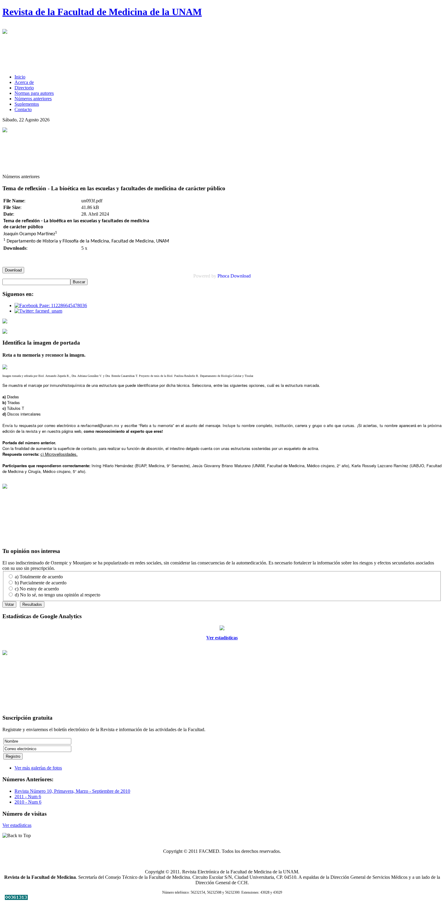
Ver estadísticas (222, 637)
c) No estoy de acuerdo (37, 588)
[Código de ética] (4, 332)
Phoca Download (234, 275)
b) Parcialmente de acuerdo (40, 582)
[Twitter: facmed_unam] (38, 310)
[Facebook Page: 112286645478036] (50, 305)
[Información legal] (4, 321)
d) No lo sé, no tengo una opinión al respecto (57, 594)
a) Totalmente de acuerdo (39, 576)
